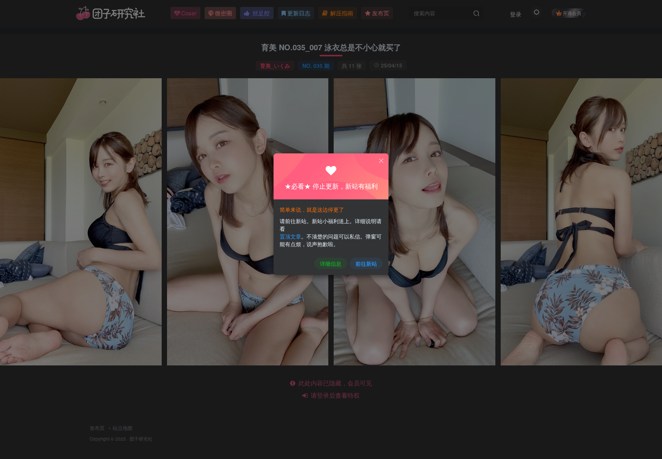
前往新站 (366, 263)
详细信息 (330, 263)
